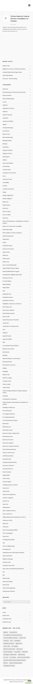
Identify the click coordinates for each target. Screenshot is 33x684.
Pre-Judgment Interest (9, 414)
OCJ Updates (15, 646)
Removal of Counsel (8, 439)
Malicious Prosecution (8, 349)
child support (6, 156)
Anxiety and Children (8, 121)
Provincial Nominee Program (10, 420)
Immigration (17, 640)
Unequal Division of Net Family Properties (13, 552)
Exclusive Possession (8, 249)
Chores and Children (8, 163)
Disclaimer (20, 681)
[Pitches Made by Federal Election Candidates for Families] (6, 18)
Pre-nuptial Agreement (9, 417)
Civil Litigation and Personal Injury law (13, 635)
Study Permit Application (9, 494)
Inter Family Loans (7, 307)
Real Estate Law (7, 427)
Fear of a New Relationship (10, 265)
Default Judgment (7, 198)
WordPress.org (7, 622)
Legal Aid (5, 332)
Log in (4, 612)
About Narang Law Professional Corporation (14, 92)
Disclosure (5, 208)
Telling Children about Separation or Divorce (14, 517)
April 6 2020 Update (8, 75)
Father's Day (6, 262)
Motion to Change (7, 378)
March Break (6, 352)
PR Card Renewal (7, 410)
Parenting (5, 396)
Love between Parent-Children (11, 345)
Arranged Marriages (8, 127)
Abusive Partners (7, 95)
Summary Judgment (8, 497)
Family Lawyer (6, 258)
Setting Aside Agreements (10, 462)
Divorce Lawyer (7, 211)
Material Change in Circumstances (11, 358)
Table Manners (6, 507)
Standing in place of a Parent (10, 485)
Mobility (5, 368)
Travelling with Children (9, 539)
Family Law (5, 255)
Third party (5, 527)
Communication (7, 169)
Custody (5, 185)
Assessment (6, 131)
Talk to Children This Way (9, 510)
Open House (19, 649)
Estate (4, 242)
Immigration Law (7, 294)
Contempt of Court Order (9, 173)
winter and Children (8, 581)
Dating (4, 192)
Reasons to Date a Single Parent (11, 433)
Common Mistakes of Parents (10, 638)
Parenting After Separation (10, 399)
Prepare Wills (17, 651)
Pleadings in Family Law (9, 407)
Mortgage (5, 371)
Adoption (5, 111)
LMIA (4, 342)
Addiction (5, 105)
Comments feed (7, 619)
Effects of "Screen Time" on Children (12, 226)
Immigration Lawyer (8, 297)
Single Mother (6, 475)
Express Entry (6, 252)
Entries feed (6, 615)
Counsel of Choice (7, 179)
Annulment (5, 118)
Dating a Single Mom (8, 195)
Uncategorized (6, 549)
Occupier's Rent (7, 381)
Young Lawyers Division (9, 591)
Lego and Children (7, 339)
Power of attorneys (8, 651)
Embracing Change (7, 229)
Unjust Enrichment (7, 556)
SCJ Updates (13, 657)
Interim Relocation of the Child (10, 320)
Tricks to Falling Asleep (9, 546)
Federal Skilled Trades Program (11, 268)
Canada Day (6, 147)
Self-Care (6, 663)
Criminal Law (22, 638)
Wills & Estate (6, 578)
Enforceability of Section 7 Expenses (12, 233)
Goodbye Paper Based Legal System (12, 72)
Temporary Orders (7, 520)
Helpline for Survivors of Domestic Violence (14, 69)
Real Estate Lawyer (8, 430)
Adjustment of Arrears (8, 108)
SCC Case (6, 657)
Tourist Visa (6, 536)
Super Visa (5, 504)
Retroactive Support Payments (11, 446)
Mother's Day (6, 374)
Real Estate (6, 423)
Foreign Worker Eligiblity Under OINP (12, 274)
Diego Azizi (5, 202)
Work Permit (6, 585)
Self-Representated (8, 456)
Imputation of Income (8, 300)
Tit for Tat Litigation (8, 533)
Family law (6, 640)
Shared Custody (7, 472)
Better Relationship (8, 137)
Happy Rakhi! (6, 287)
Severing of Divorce (8, 468)
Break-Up (5, 144)
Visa (4, 572)
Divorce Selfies (7, 214)
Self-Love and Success (9, 452)
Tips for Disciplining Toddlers (10, 530)
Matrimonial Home (7, 361)
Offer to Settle (6, 384)
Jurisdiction (6, 323)
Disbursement (6, 205)
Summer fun (6, 501)
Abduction (5, 89)
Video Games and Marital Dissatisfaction (13, 568)
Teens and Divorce (7, 514)
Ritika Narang (21, 654)
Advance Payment (7, 115)
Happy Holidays (7, 284)
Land (4, 329)
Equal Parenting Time (8, 236)
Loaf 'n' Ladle (7, 646)
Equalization (6, 239)
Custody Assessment (8, 189)
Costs (4, 176)
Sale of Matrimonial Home (9, 449)
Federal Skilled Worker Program (11, 271)
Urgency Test (6, 65)
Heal (4, 291)
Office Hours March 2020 (9, 649)
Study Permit (6, 491)
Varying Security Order (9, 565)
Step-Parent (6, 488)
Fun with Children (7, 281)
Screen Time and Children (23, 657)
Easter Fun (5, 218)
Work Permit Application (9, 588)
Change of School (7, 153)
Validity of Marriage (8, 559)
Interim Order (6, 316)
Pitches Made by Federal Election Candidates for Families (20, 18)
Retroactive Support (8, 443)
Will (3, 575)
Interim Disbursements (9, 313)
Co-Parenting (6, 166)
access (4, 102)
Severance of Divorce (8, 465)
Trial (4, 543)
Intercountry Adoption (8, 310)
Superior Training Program (15, 663)
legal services (19, 643)
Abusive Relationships (8, 98)
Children (5, 160)
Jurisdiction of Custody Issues (11, 326)
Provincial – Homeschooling (10, 78)
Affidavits (6, 632)
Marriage (5, 355)
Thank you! (5, 523)
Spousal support (7, 481)
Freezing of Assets (8, 278)
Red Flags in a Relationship (10, 654)
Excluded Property (7, 245)
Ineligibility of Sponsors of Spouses (12, 303)
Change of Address (8, 150)
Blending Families (7, 140)
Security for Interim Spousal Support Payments (14, 660)
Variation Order (7, 562)
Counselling (6, 182)
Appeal (4, 124)
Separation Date (7, 459)
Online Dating (6, 387)
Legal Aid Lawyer (7, 336)
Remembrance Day (8, 436)
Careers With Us (13, 632)
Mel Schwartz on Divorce (9, 365)
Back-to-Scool (6, 134)
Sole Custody (6, 478)
